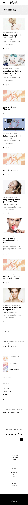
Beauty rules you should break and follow (10, 240)
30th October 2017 (8, 305)
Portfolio (14, 472)
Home (14, 463)
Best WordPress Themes (9, 108)
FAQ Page (14, 468)
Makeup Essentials (14, 369)
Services (14, 481)
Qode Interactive (14, 497)
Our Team (14, 483)
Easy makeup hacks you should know (11, 201)
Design (18, 409)
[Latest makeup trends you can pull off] (14, 24)
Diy (22, 409)
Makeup (16, 32)
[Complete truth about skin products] (14, 295)
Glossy (16, 410)
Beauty (16, 197)
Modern (5, 412)
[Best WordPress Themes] (14, 96)
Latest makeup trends (12, 136)
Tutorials (10, 414)
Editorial (5, 410)
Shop (14, 476)
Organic (13, 412)
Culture (14, 409)
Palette (19, 412)
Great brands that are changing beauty (12, 72)
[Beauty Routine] (5, 364)
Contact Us (14, 485)
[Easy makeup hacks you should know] (14, 187)
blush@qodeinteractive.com (14, 429)
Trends (5, 414)
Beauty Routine (13, 363)
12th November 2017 (8, 197)
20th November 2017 (8, 68)
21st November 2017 (8, 32)
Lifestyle (16, 133)
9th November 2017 (8, 236)
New (9, 412)
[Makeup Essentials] (5, 369)
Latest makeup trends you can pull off (12, 36)
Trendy (16, 167)
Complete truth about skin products (12, 309)
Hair (20, 410)
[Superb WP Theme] (14, 159)
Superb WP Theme (10, 170)
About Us (14, 466)
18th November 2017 (8, 104)
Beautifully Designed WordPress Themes (12, 277)
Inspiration (17, 305)
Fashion (11, 410)
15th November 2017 (8, 133)
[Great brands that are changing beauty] (14, 60)
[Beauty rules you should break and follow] (14, 225)
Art (4, 409)
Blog (14, 474)
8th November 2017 (8, 274)
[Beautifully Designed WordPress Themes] (14, 265)
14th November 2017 (8, 167)
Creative (8, 409)
